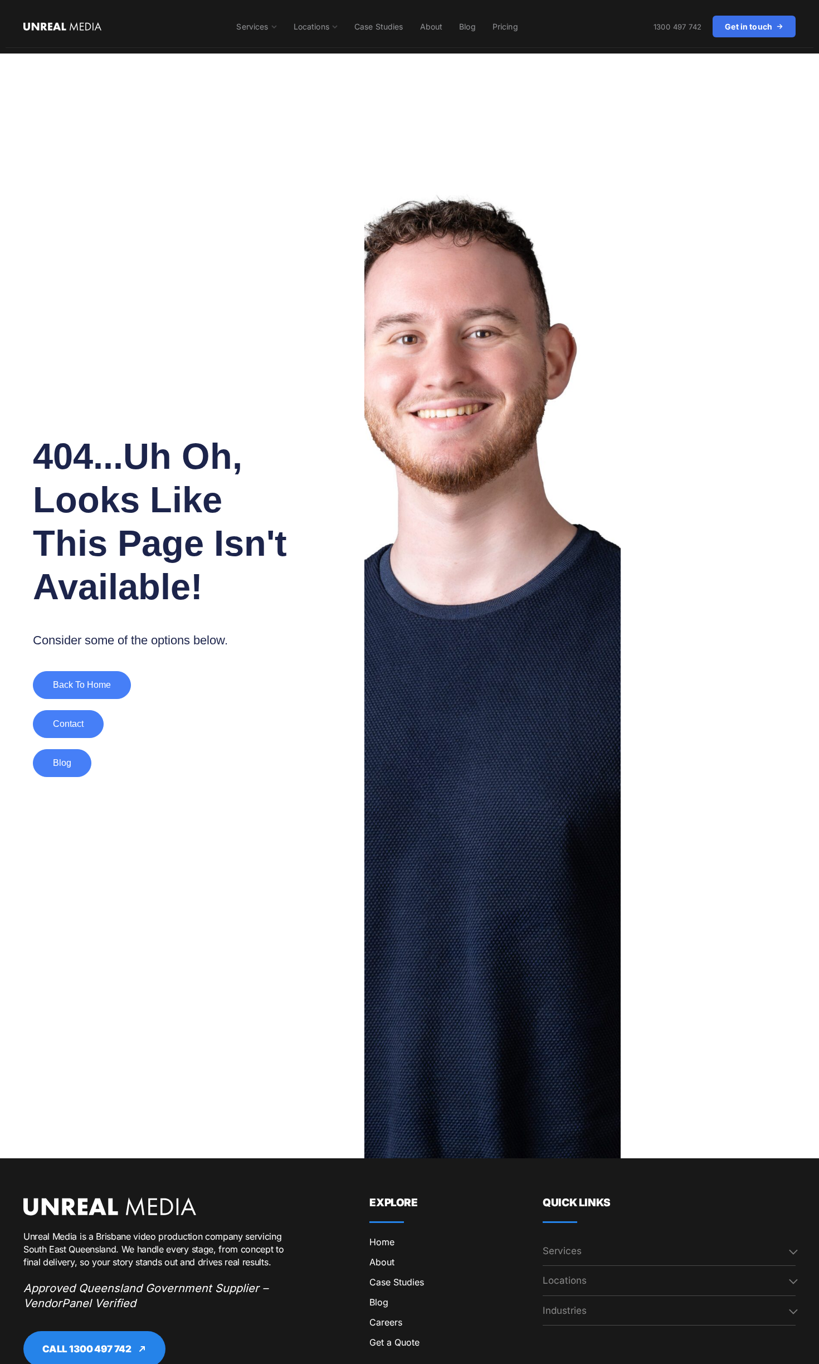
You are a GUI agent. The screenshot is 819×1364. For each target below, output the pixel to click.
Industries (565, 1310)
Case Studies (378, 26)
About (431, 26)
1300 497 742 (678, 26)
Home (381, 1241)
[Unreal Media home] (109, 1206)
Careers (385, 1322)
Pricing (505, 26)
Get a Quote (394, 1342)
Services (252, 26)
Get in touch (748, 26)
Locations (311, 26)
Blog (467, 26)
